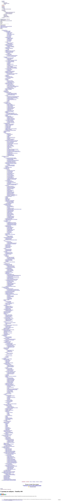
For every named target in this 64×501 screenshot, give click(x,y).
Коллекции (5, 2)
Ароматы (40, 481)
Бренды (3, 6)
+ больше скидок (32, 486)
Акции (5, 11)
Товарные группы (6, 3)
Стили (5, 4)
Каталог (3, 1)
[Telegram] (5, 494)
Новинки (3, 5)
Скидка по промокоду (9, 13)
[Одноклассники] (2, 494)
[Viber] (3, 494)
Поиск (1, 21)
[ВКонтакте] (0, 494)
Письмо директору (6, 16)
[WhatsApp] (4, 494)
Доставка (3, 8)
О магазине (3, 10)
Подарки (3, 7)
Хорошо (59, 499)
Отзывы (3, 17)
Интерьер (34, 481)
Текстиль (37, 481)
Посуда (31, 481)
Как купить (5, 15)
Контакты (3, 9)
